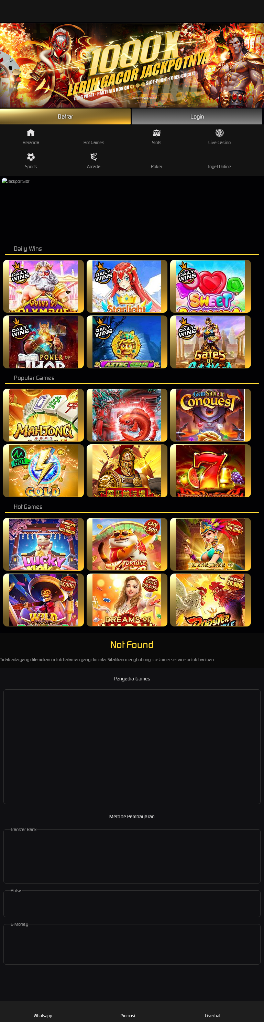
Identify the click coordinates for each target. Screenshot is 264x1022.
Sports (31, 166)
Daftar (65, 116)
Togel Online (219, 166)
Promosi (128, 1015)
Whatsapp (43, 1015)
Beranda (31, 142)
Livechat (212, 1015)
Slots (156, 142)
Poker (156, 166)
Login (197, 116)
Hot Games (94, 142)
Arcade (94, 166)
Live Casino (219, 142)
